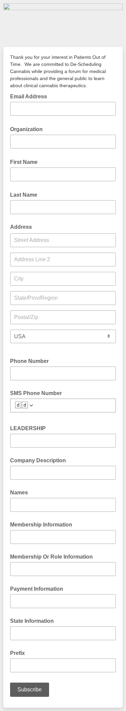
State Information (32, 621)
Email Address (30, 96)
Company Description (38, 460)
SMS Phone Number (36, 393)
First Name (26, 161)
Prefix (17, 653)
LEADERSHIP (28, 428)
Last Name (25, 194)
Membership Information (41, 525)
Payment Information (36, 589)
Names (19, 492)
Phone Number (29, 361)
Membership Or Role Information (51, 557)
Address (21, 227)
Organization (28, 128)
